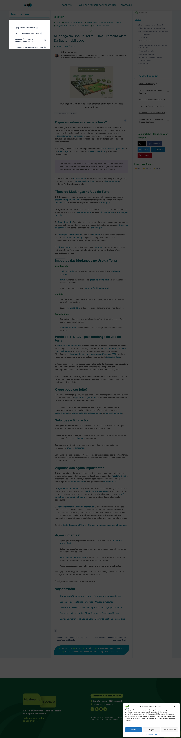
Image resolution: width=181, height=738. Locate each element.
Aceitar (133, 730)
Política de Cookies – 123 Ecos (150, 734)
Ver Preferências (169, 730)
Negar (151, 730)
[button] (175, 707)
